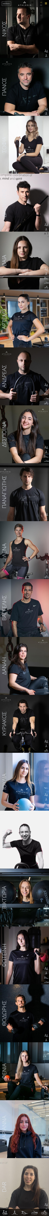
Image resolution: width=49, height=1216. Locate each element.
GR (41, 2)
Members (6, 4)
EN (41, 5)
